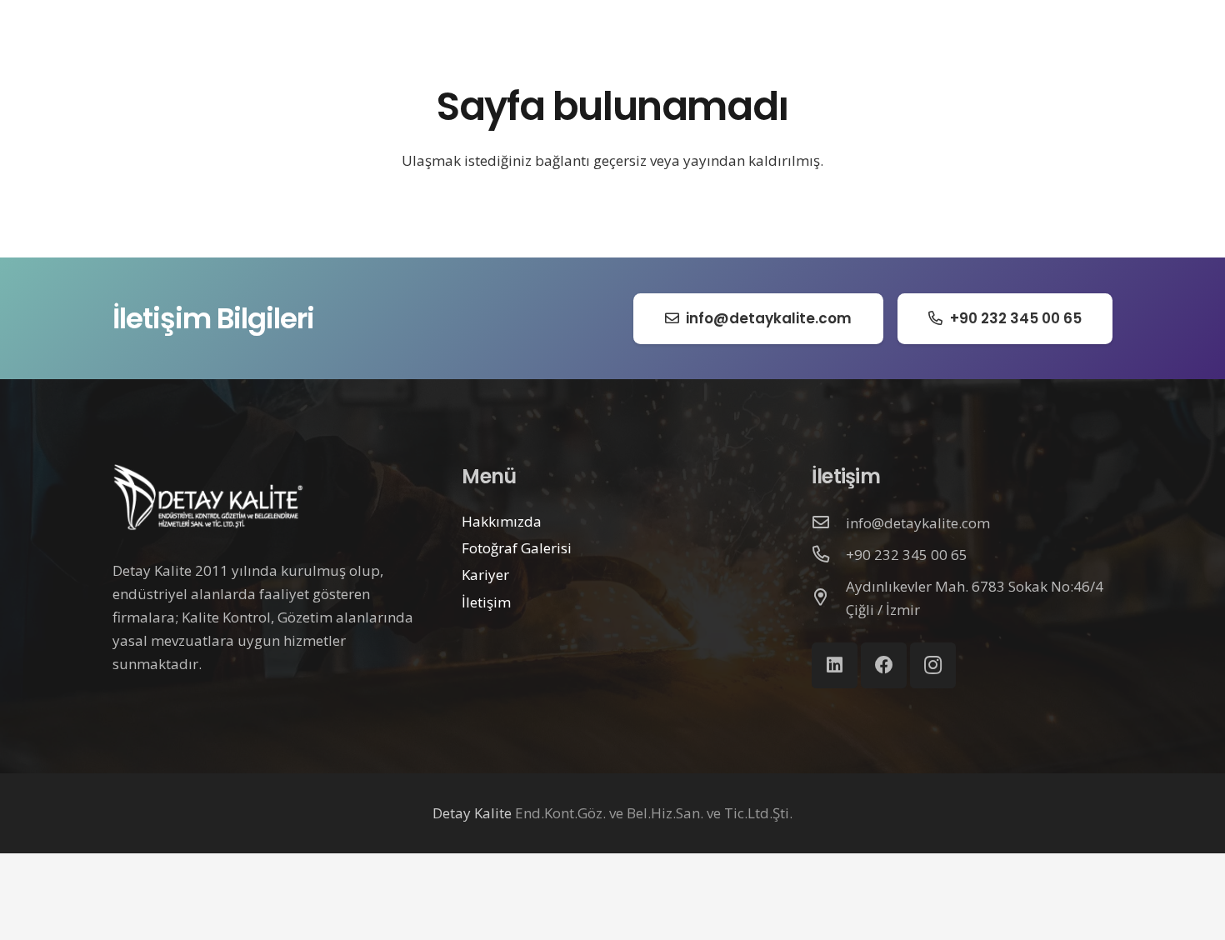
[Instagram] (933, 665)
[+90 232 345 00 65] (829, 555)
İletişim (486, 602)
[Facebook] (884, 665)
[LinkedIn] (835, 665)
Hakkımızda (502, 521)
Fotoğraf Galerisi (517, 548)
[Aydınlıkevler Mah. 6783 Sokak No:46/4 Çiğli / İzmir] (829, 598)
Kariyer (485, 574)
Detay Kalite (472, 812)
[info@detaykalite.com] (829, 523)
